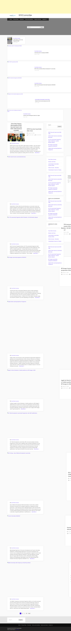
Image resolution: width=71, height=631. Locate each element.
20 (26, 613)
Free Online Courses (16, 38)
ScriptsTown (17, 629)
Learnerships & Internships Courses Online (42, 99)
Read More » (37, 152)
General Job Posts (37, 19)
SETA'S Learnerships (25, 15)
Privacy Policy (15, 19)
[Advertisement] (29, 7)
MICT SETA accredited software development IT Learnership (45, 68)
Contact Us (44, 19)
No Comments (38, 135)
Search (49, 124)
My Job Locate (31, 134)
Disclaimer (22, 19)
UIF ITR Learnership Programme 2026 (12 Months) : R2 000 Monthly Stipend (54, 141)
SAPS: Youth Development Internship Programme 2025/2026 (45, 84)
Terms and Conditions (29, 19)
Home (11, 19)
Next (29, 613)
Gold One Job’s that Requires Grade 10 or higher (31, 115)
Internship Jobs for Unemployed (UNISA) (42, 52)
